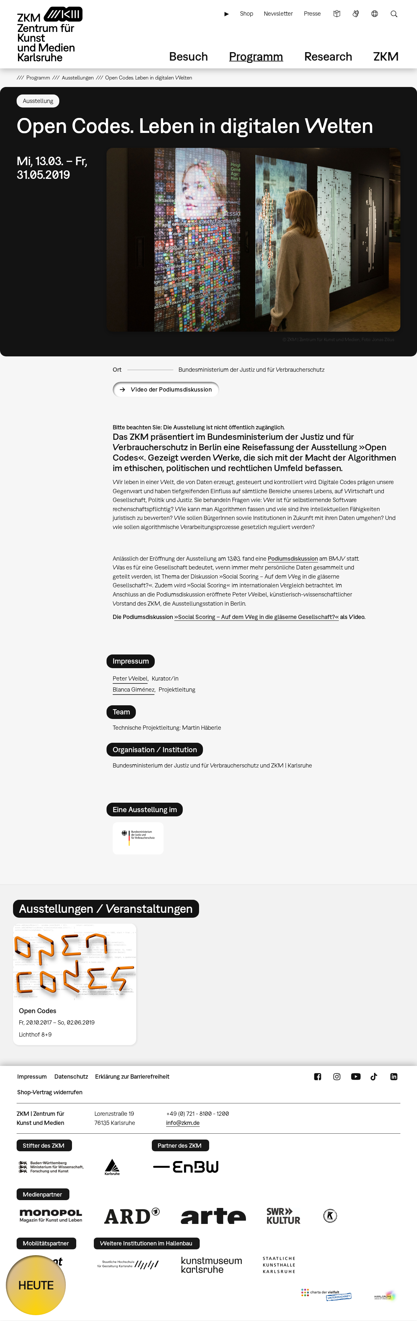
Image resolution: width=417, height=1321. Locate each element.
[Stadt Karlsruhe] (112, 1167)
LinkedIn (393, 1076)
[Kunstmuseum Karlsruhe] (211, 1265)
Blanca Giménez (133, 689)
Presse (312, 13)
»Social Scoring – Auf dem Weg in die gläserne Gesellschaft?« (256, 616)
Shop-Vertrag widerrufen (49, 1092)
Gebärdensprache (355, 14)
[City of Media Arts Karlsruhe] (386, 1296)
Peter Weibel (130, 678)
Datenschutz (71, 1076)
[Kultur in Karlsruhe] (330, 1216)
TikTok (374, 1076)
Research (328, 56)
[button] (253, 240)
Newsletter (278, 13)
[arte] (213, 1216)
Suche (393, 14)
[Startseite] (59, 34)
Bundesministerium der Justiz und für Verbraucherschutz (251, 369)
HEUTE (36, 1285)
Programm (256, 56)
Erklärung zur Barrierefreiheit (132, 1076)
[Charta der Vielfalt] (326, 1296)
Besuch (188, 56)
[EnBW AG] (185, 1167)
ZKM (386, 56)
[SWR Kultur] (284, 1216)
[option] (77, 984)
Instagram (336, 1076)
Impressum (32, 1076)
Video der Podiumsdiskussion (171, 389)
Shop (246, 13)
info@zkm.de (183, 1122)
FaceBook (317, 1076)
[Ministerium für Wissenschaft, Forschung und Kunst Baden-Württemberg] (50, 1167)
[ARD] (132, 1216)
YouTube (355, 1076)
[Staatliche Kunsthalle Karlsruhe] (279, 1265)
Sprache (374, 14)
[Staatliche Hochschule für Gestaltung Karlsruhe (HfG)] (128, 1265)
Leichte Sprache (336, 14)
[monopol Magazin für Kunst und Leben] (50, 1215)
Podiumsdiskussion (293, 558)
